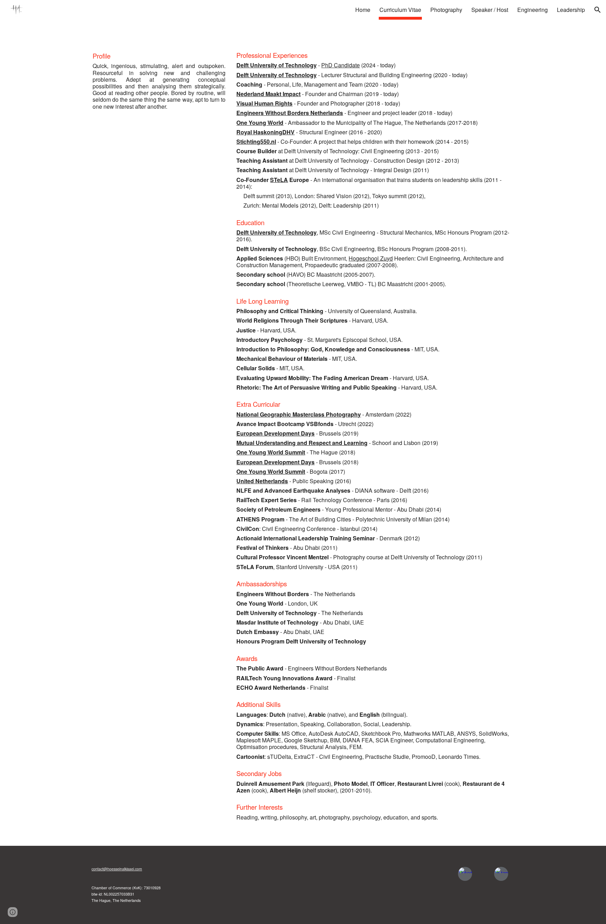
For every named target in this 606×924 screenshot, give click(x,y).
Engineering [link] (532, 10)
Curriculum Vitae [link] (400, 10)
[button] (597, 9)
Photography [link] (446, 10)
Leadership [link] (571, 10)
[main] (159, 80)
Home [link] (362, 10)
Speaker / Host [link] (489, 10)
